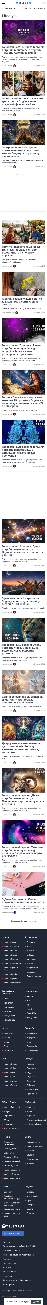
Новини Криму (10, 978)
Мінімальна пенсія (12, 1209)
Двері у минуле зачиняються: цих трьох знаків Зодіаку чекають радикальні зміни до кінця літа (21, 748)
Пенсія (5, 1187)
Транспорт (8, 1003)
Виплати (30, 951)
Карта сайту (8, 1276)
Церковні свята (33, 1142)
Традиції (30, 1151)
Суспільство (31, 937)
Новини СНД (9, 1077)
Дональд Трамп (11, 1149)
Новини (5, 937)
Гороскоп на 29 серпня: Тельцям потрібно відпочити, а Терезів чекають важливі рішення (23, 50)
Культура (31, 1081)
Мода (29, 1073)
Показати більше (19, 921)
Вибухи (7, 1112)
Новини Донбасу (11, 974)
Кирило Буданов (11, 1166)
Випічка (30, 1192)
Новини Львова (11, 959)
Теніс (29, 1005)
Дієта (29, 1042)
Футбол (30, 996)
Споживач (31, 1068)
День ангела (32, 1159)
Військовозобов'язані (36, 1120)
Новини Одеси (10, 955)
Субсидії (30, 955)
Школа (30, 963)
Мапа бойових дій (12, 1107)
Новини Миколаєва (12, 983)
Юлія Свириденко (12, 1178)
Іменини (30, 1163)
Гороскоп (31, 1064)
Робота (30, 946)
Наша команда (9, 1272)
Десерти (30, 1205)
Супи (29, 1200)
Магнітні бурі (32, 1089)
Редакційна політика (12, 1251)
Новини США (10, 1068)
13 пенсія (8, 1192)
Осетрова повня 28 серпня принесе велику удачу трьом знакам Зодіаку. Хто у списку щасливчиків (21, 152)
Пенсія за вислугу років (12, 1215)
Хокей (29, 1009)
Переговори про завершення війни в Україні (24, 8)
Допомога (31, 972)
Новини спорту (32, 991)
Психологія (32, 1046)
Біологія (7, 1042)
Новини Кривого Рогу (11, 969)
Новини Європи (11, 1064)
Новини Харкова (11, 946)
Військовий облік (34, 1124)
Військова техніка (12, 1129)
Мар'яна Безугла (11, 1174)
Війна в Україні (9, 1102)
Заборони (31, 1155)
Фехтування (32, 1018)
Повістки (31, 1107)
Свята (28, 1137)
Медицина (31, 959)
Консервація (32, 1196)
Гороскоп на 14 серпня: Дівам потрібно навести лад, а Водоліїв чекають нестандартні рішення (22, 551)
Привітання (32, 1094)
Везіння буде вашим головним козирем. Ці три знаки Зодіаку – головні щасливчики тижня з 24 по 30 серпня (22, 402)
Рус (43, 3)
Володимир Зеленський (9, 1143)
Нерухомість (9, 1007)
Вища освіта (32, 968)
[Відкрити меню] (4, 3)
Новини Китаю (10, 1081)
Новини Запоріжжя (12, 963)
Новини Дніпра (10, 951)
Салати (30, 1209)
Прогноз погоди (34, 976)
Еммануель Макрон (12, 1157)
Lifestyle (29, 1059)
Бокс (29, 1001)
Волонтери (8, 1124)
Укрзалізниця (9, 1020)
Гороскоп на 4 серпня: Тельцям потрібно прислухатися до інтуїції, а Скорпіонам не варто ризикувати (22, 852)
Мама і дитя (32, 1033)
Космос (7, 1038)
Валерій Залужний (12, 1161)
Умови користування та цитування (18, 1255)
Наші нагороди (9, 1263)
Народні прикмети (35, 1146)
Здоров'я (29, 1028)
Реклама (7, 1259)
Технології (8, 1033)
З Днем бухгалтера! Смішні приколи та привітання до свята (23, 901)
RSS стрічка (8, 1285)
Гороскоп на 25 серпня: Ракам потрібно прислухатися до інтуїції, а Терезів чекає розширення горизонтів (21, 350)
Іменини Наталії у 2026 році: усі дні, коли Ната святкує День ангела (22, 301)
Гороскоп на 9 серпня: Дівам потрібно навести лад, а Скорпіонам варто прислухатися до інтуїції (23, 800)
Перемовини (9, 1116)
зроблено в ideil (10, 1297)
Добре (36, 1302)
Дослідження (32, 1050)
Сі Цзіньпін (9, 1153)
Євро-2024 (31, 1013)
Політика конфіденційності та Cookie (19, 1246)
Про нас (6, 1242)
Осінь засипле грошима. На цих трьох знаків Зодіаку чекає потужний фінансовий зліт (22, 101)
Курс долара (9, 1016)
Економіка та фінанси (8, 992)
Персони (6, 1137)
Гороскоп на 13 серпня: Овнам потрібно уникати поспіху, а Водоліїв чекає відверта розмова (21, 649)
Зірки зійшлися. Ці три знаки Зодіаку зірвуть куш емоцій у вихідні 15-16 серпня (21, 601)
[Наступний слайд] (44, 8)
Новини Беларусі (11, 1085)
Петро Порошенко (12, 1170)
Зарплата (31, 942)
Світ (4, 1059)
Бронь (29, 1112)
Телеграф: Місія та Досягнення (17, 1280)
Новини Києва (10, 942)
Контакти (7, 1267)
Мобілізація (30, 1102)
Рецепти (29, 1187)
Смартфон (8, 1050)
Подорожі (31, 1077)
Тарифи (7, 1011)
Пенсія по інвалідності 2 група (13, 1197)
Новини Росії (9, 1073)
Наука (5, 1028)
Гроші (6, 999)
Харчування (32, 1038)
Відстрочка (32, 1116)
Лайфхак (31, 1085)
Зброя (6, 1120)
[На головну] (23, 3)
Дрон (6, 1046)
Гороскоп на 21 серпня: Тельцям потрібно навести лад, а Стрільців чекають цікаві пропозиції (23, 451)
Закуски (30, 1213)
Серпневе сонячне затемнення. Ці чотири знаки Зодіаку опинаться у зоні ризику (22, 699)
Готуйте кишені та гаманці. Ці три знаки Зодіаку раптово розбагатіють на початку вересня (21, 251)
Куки (26, 1302)
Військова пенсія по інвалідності (13, 1204)
